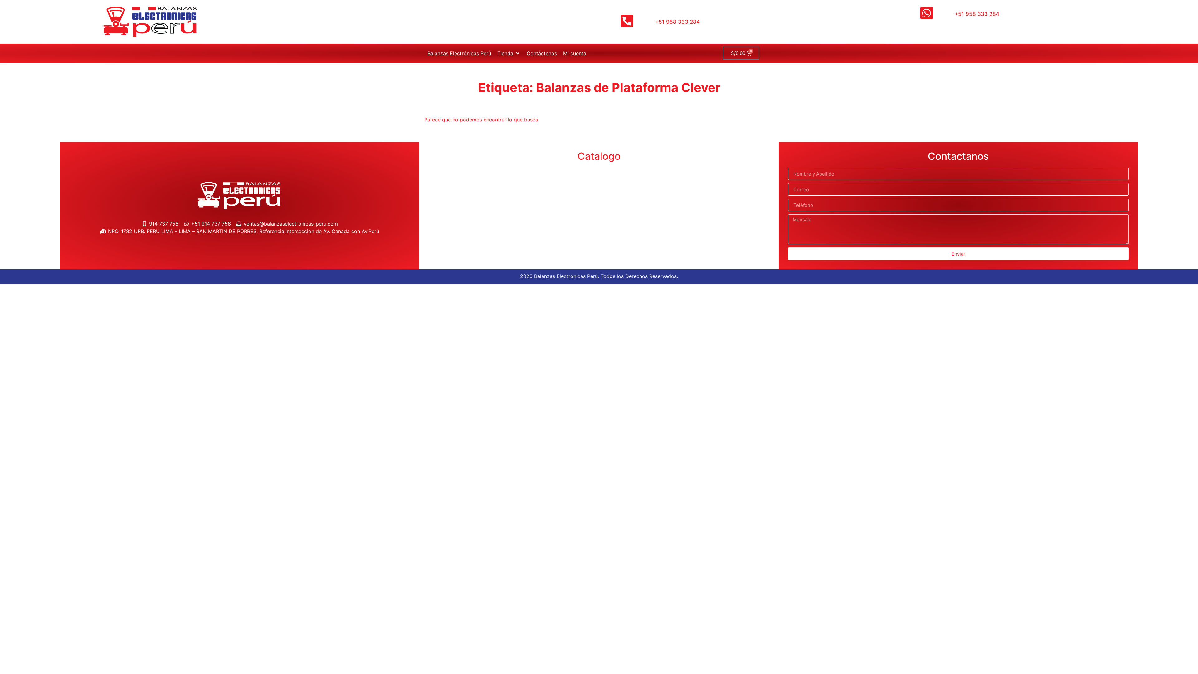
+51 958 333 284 (677, 22)
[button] (509, 53)
